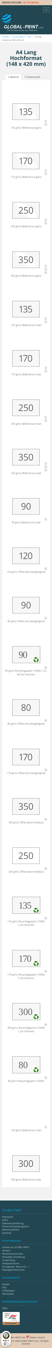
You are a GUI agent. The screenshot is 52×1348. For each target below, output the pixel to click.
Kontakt (5, 1284)
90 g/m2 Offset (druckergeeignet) (26, 621)
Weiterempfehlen (10, 1229)
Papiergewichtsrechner (13, 1269)
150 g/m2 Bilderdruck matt (26, 1130)
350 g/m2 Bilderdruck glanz (26, 275)
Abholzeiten (8, 1293)
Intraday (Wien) (18, 37)
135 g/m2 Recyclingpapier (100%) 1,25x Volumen (26, 923)
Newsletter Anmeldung (13, 1256)
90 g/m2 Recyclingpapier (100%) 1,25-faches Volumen (26, 672)
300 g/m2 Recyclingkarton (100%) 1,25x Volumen (26, 1029)
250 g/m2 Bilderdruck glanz (26, 226)
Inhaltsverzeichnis (10, 1263)
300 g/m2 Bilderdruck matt (26, 1179)
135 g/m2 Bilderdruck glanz (26, 127)
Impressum (7, 1216)
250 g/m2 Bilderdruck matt (26, 423)
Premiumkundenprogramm (15, 1226)
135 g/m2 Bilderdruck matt (26, 325)
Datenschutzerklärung (12, 1223)
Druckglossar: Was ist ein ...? (15, 1266)
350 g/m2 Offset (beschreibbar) (26, 822)
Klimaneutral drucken (12, 1253)
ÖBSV (5, 1308)
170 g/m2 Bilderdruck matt (26, 374)
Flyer (29, 37)
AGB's (5, 1220)
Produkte (5, 37)
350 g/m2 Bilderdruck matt (26, 473)
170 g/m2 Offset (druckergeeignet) (26, 773)
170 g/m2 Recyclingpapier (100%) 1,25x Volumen (26, 976)
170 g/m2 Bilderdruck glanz (26, 177)
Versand (6, 1250)
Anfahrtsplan (8, 1290)
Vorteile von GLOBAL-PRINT (15, 1247)
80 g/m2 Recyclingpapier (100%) (26, 1081)
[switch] (6, 1343)
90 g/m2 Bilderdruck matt (26, 522)
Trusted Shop (8, 1260)
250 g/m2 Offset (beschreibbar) (26, 871)
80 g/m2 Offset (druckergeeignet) (26, 723)
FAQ (4, 1287)
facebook (6, 1232)
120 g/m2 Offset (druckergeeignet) (26, 571)
